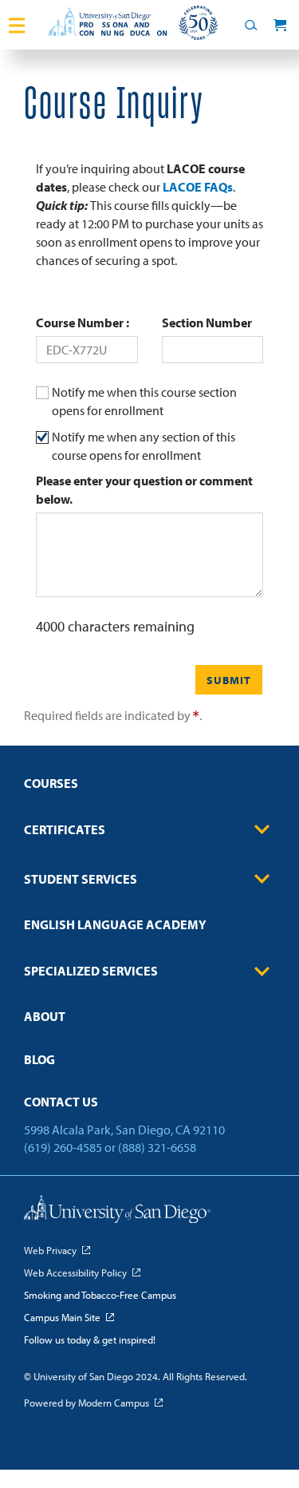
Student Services (80, 879)
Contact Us (61, 1102)
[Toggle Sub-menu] (262, 829)
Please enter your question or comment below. (144, 490)
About (44, 1016)
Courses (51, 783)
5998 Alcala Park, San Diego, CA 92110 (124, 1130)
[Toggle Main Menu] (16, 24)
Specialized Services (91, 971)
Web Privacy (50, 1250)
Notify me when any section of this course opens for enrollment (143, 446)
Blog (39, 1059)
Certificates (64, 829)
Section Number (207, 322)
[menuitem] (149, 788)
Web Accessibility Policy (75, 1272)
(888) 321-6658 (157, 1147)
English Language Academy (115, 924)
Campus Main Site (62, 1317)
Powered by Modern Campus (86, 1402)
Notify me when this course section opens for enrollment (144, 401)
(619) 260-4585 (63, 1147)
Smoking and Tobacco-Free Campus (100, 1294)
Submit (229, 680)
